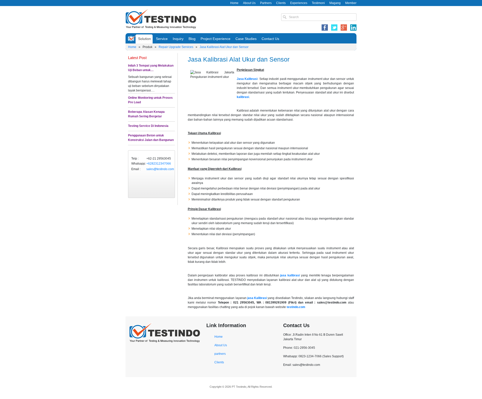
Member (350, 3)
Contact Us (270, 39)
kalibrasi (243, 97)
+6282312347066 (158, 163)
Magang (335, 3)
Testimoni (318, 3)
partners (220, 354)
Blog (192, 39)
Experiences (298, 3)
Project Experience (215, 39)
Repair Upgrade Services (176, 47)
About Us (249, 3)
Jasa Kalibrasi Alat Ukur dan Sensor (224, 47)
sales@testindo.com (160, 169)
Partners (266, 3)
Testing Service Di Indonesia (148, 126)
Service (162, 39)
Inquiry (178, 39)
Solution (144, 39)
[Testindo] (161, 18)
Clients (281, 3)
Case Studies (246, 39)
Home (234, 3)
